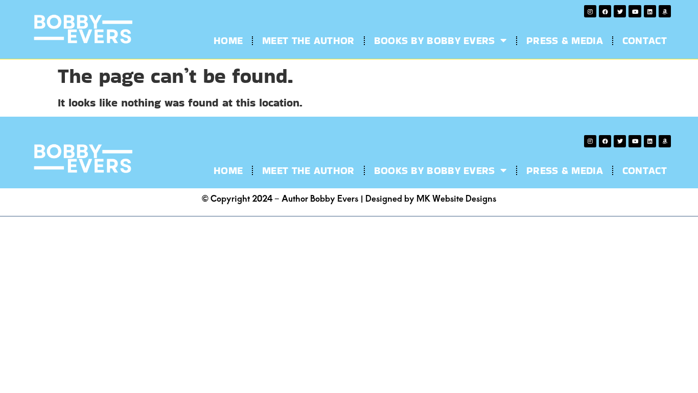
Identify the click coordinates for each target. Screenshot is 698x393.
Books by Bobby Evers (434, 40)
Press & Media (564, 40)
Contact (644, 40)
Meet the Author (308, 40)
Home (228, 40)
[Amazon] (665, 11)
